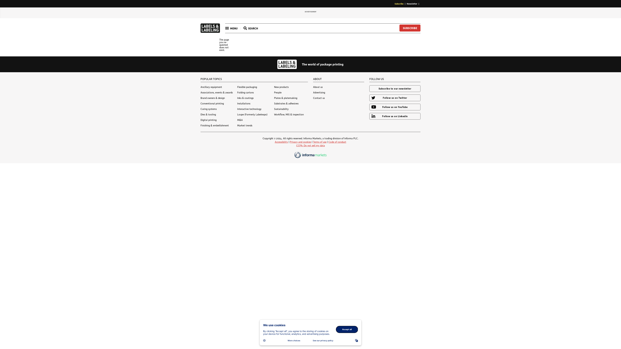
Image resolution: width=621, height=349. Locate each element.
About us (318, 87)
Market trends (244, 125)
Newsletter (412, 3)
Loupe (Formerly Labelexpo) (252, 114)
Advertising (319, 92)
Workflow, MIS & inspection (289, 114)
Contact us (319, 98)
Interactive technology (249, 109)
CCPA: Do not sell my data (310, 145)
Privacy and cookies (300, 141)
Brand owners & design (213, 98)
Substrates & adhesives (286, 103)
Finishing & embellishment (215, 125)
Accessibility (281, 141)
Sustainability (281, 109)
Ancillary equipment (211, 87)
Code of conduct (337, 141)
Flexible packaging (247, 87)
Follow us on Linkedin (395, 116)
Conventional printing (212, 103)
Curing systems (209, 109)
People (278, 92)
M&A (240, 120)
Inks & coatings (245, 98)
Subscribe (399, 3)
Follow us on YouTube (395, 107)
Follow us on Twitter (395, 97)
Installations (243, 103)
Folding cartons (245, 92)
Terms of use (320, 141)
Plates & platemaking (285, 98)
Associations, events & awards (217, 92)
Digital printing (209, 120)
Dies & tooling (208, 114)
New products (281, 87)
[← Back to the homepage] (210, 31)
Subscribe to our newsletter (395, 88)
